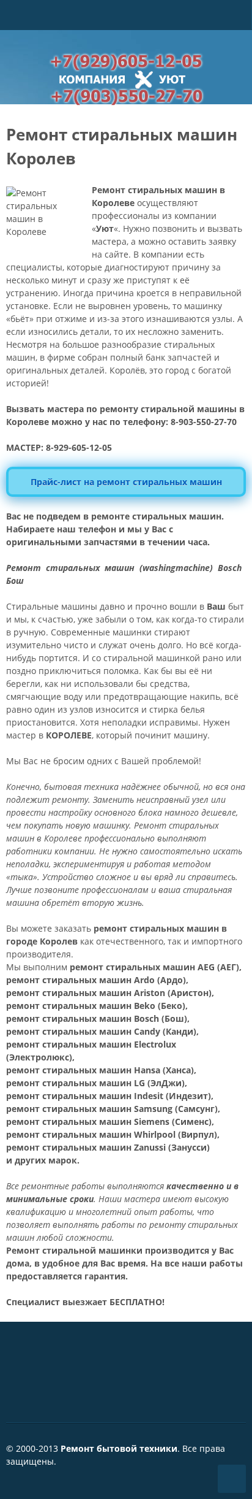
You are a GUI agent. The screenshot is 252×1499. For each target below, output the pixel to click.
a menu (236, 29)
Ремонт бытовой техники (119, 1448)
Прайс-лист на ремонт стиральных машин (126, 482)
